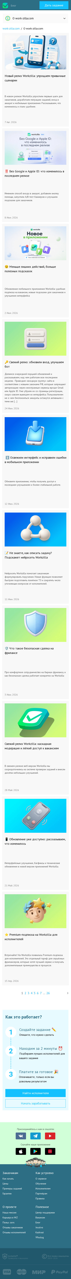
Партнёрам (41, 1193)
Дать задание (54, 5)
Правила (40, 1198)
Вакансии (40, 1217)
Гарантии (7, 1193)
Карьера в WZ (10, 1217)
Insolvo (39, 1227)
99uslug (40, 1237)
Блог (38, 1222)
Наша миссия (9, 1212)
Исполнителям (43, 1188)
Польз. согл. (9, 1222)
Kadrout (40, 1232)
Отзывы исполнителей (14, 1232)
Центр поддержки (45, 1212)
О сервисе (41, 1178)
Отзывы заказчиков (13, 1227)
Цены (5, 1183)
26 (48, 993)
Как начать (8, 1178)
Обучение (41, 1183)
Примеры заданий (12, 1188)
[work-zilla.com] (5, 5)
